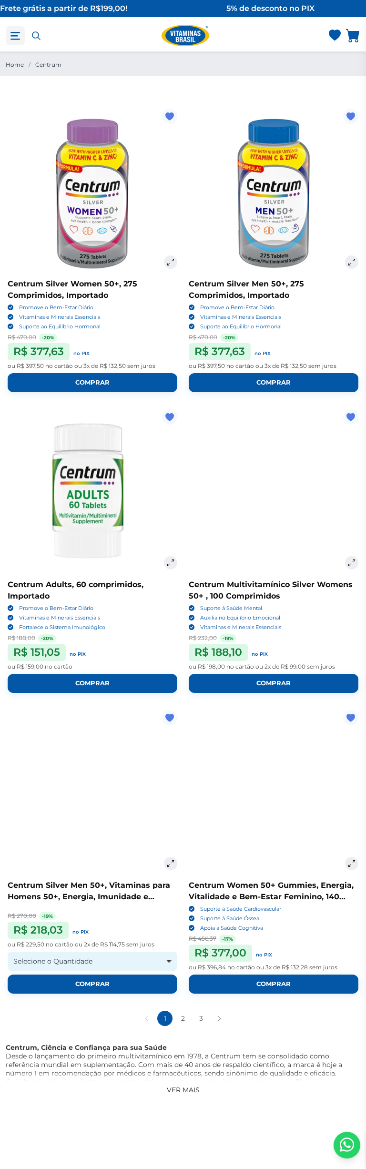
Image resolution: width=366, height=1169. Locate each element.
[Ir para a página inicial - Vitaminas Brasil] (185, 35)
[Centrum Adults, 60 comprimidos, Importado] (92, 494)
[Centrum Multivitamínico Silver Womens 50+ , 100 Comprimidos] (273, 494)
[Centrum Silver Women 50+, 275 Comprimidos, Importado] (92, 193)
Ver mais (183, 1090)
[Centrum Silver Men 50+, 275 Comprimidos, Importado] (273, 193)
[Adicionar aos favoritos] (169, 116)
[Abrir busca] (36, 35)
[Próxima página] (219, 1018)
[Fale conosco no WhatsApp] (347, 1145)
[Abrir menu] (15, 35)
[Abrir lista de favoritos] (334, 35)
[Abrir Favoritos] (335, 36)
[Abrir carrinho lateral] (353, 35)
